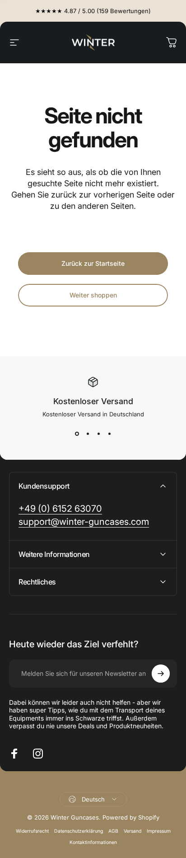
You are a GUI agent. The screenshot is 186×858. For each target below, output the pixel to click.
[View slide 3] (98, 434)
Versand (132, 831)
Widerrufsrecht (32, 831)
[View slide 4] (109, 434)
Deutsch (93, 799)
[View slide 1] (76, 434)
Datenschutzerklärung (78, 831)
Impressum (159, 831)
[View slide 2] (87, 434)
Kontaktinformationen (93, 842)
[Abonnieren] (161, 674)
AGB (113, 831)
